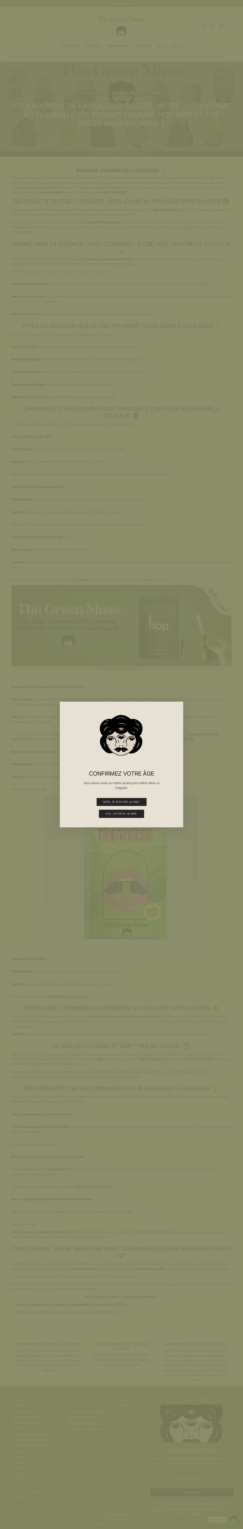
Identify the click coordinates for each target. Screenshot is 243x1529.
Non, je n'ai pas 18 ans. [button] (121, 801)
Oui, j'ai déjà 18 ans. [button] (121, 813)
